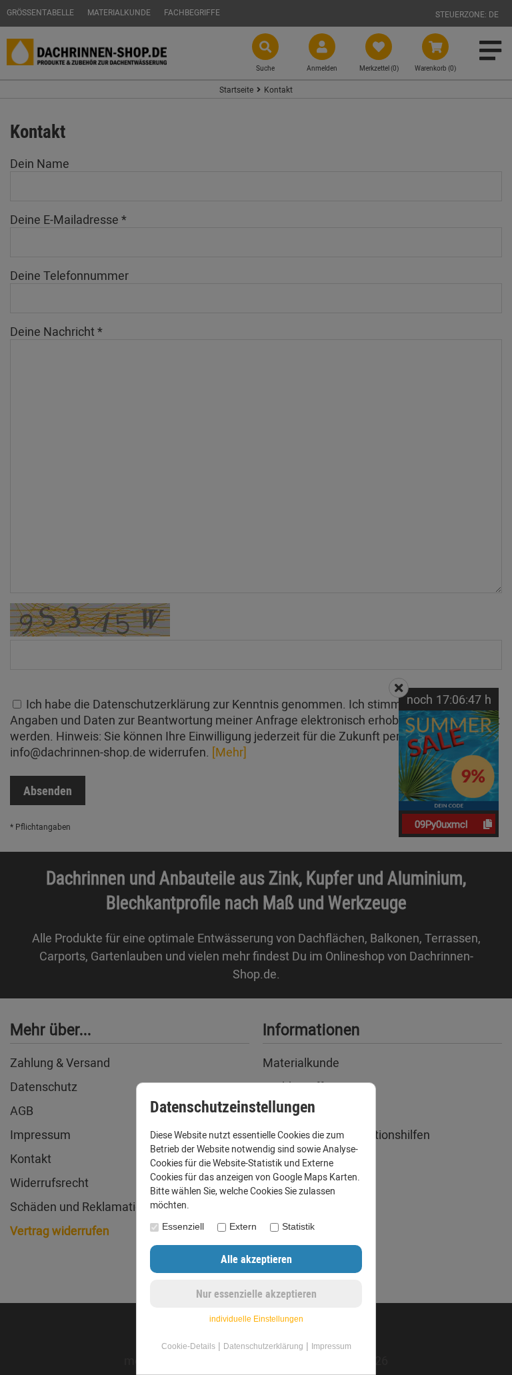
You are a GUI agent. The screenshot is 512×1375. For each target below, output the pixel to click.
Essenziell (183, 1226)
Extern (243, 1226)
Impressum (331, 1346)
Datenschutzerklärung (263, 1346)
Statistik (298, 1226)
